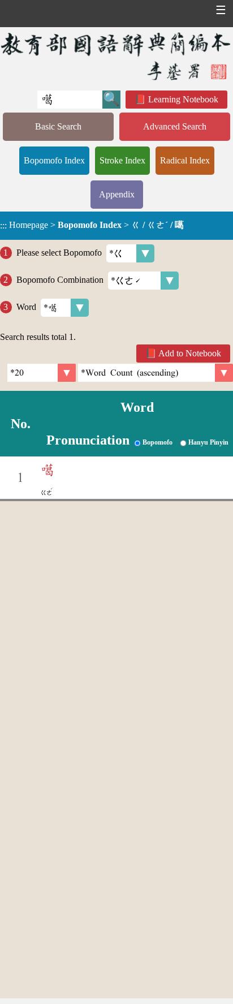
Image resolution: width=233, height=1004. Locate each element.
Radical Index (185, 160)
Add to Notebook (189, 353)
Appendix (117, 194)
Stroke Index (122, 160)
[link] (155, 373)
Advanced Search (174, 126)
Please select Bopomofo (59, 252)
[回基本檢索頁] (116, 56)
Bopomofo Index (54, 160)
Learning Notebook (183, 99)
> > (92, 225)
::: (3, 225)
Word (26, 307)
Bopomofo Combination (59, 280)
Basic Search (58, 126)
